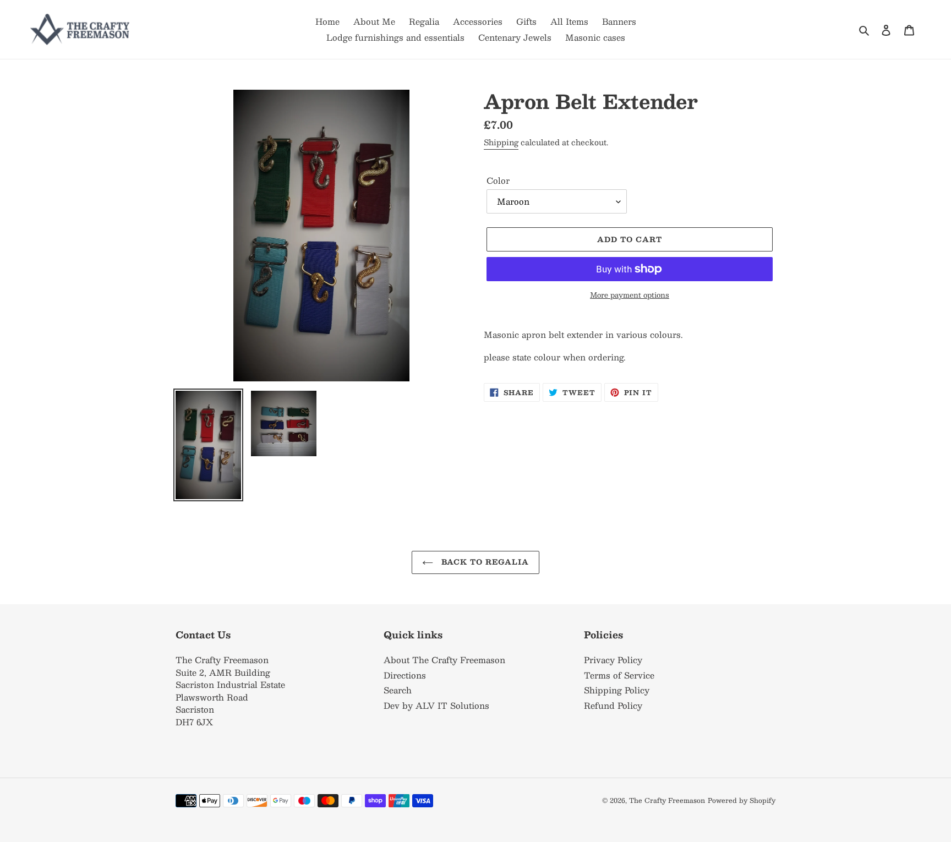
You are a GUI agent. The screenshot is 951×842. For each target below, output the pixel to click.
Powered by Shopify (741, 800)
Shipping (501, 142)
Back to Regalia (484, 562)
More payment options (629, 295)
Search (398, 690)
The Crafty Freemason (667, 800)
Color (498, 180)
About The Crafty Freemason (444, 659)
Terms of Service (619, 675)
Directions (405, 675)
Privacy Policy (613, 659)
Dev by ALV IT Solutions (436, 705)
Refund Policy (613, 705)
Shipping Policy (616, 690)
